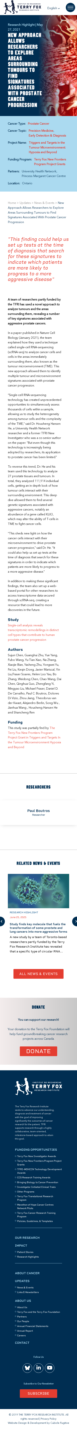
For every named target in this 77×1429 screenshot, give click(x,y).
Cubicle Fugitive (59, 1423)
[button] (53, 8)
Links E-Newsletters (28, 1292)
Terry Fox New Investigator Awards (36, 1156)
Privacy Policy (48, 1419)
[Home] (38, 1094)
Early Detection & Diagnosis (47, 135)
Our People (23, 1321)
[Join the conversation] (27, 1368)
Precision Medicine (41, 130)
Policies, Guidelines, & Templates (35, 1221)
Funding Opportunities (36, 1149)
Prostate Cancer (38, 123)
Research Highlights (28, 1257)
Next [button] (74, 921)
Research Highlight (24, 912)
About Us (23, 1301)
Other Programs (25, 1191)
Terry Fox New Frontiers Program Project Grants (50, 162)
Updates (25, 203)
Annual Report (25, 1331)
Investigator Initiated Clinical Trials (36, 1187)
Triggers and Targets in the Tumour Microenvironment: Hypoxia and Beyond (47, 147)
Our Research (27, 1237)
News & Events (44, 203)
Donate (38, 1051)
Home (12, 203)
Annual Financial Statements (32, 1326)
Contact (22, 1343)
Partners (22, 1316)
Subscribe (38, 1393)
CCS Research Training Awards (33, 1177)
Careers (21, 1335)
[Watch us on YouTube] (49, 1368)
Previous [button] (2, 921)
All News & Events (38, 974)
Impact (21, 1245)
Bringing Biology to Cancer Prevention (37, 1182)
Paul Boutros (38, 811)
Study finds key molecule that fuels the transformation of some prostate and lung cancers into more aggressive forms (38, 927)
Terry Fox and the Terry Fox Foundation (38, 1312)
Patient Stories (25, 1252)
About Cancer (27, 1273)
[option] (38, 812)
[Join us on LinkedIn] (38, 1368)
